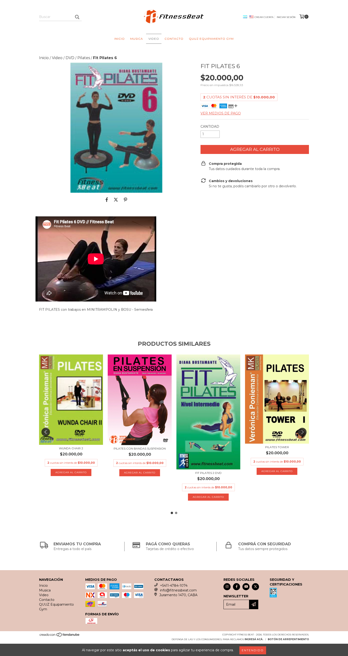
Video (153, 38)
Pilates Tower (277, 447)
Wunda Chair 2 (71, 448)
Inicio (119, 38)
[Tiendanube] (59, 636)
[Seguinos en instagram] (227, 586)
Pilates (83, 58)
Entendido (253, 650)
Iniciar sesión (286, 17)
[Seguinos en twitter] (255, 586)
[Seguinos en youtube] (246, 586)
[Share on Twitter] (116, 199)
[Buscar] (77, 17)
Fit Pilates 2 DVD (208, 473)
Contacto (174, 38)
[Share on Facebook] (107, 199)
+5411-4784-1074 (173, 585)
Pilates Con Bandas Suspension (140, 448)
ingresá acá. (254, 639)
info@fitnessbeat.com (178, 590)
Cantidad (210, 126)
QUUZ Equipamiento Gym (211, 38)
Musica (136, 38)
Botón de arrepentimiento (288, 639)
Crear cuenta (263, 17)
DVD (70, 58)
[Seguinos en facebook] (236, 586)
